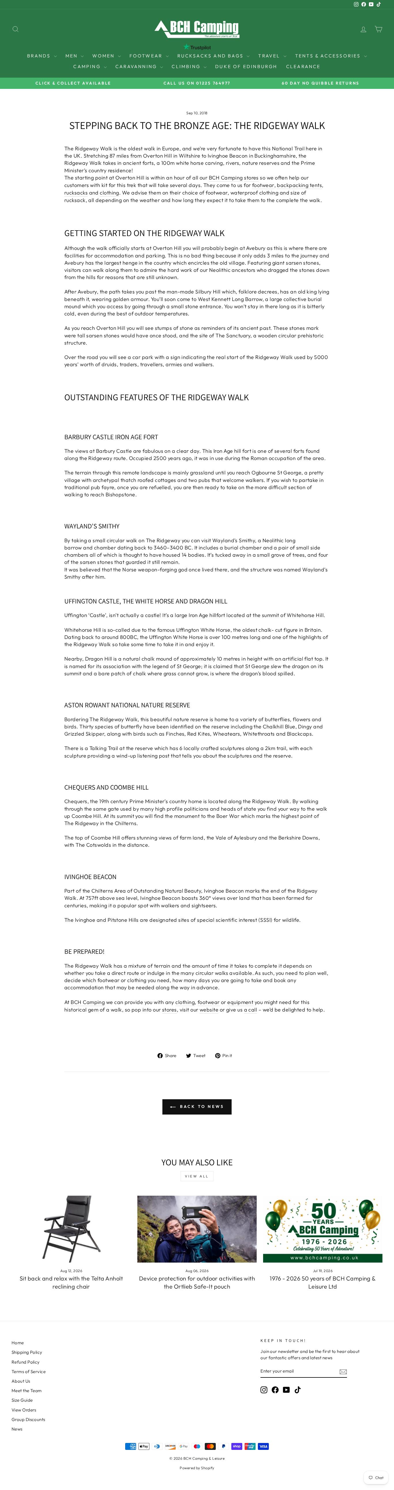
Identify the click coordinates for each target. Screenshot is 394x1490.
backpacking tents (299, 185)
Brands (39, 56)
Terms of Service (29, 1371)
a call (250, 1009)
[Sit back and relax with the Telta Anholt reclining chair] (71, 1229)
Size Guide (22, 1400)
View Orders (24, 1410)
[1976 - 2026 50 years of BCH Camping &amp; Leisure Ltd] (322, 1229)
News (17, 1429)
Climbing (187, 66)
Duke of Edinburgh (246, 66)
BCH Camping (226, 177)
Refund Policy (26, 1362)
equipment (240, 1002)
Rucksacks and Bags (211, 56)
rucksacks (76, 192)
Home (18, 1342)
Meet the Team (27, 1390)
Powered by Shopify (197, 1467)
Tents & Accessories (329, 56)
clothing (109, 192)
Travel (270, 56)
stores (251, 177)
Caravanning (137, 66)
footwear (263, 185)
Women (104, 56)
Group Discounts (28, 1419)
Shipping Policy (27, 1352)
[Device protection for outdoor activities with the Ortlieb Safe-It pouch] (197, 1229)
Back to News (201, 1106)
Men (72, 56)
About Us (21, 1381)
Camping (87, 66)
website (209, 1009)
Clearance (303, 66)
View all (197, 1176)
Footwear (147, 56)
